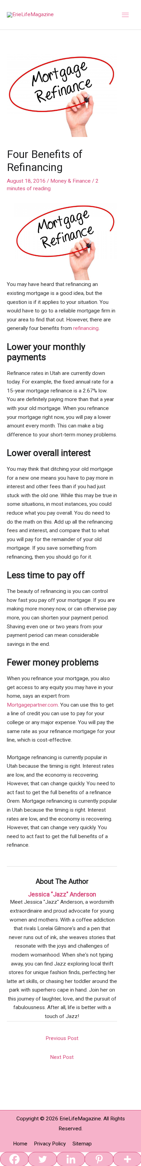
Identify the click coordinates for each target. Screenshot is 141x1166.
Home (20, 1144)
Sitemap (82, 1144)
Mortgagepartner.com (32, 705)
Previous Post (62, 1038)
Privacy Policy (50, 1144)
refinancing (86, 328)
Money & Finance (70, 181)
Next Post (62, 1057)
